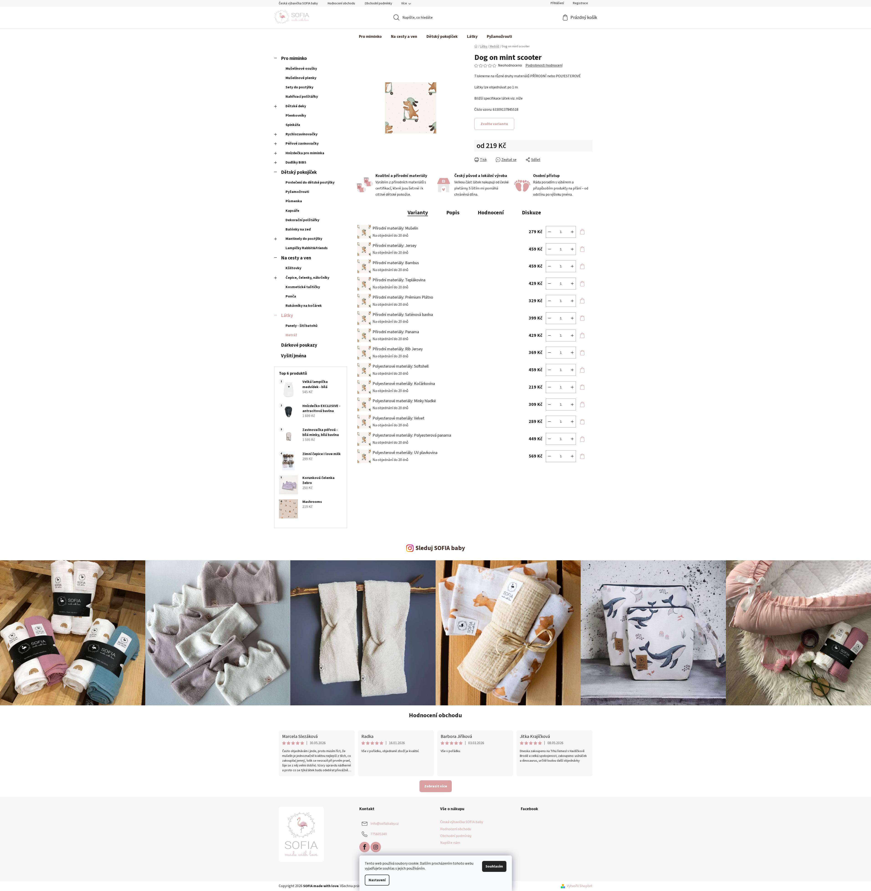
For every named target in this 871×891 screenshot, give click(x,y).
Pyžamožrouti (297, 191)
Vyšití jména (293, 356)
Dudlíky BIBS (296, 162)
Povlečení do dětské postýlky (310, 182)
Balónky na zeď (298, 229)
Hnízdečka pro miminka (305, 153)
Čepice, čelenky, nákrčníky (307, 277)
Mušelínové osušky (301, 68)
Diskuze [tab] (531, 213)
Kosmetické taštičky (303, 286)
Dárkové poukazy (299, 345)
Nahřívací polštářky (302, 96)
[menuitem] (370, 36)
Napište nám (450, 842)
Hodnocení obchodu (341, 3)
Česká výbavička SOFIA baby (298, 3)
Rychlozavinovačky (301, 134)
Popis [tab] (453, 213)
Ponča (291, 296)
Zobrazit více (435, 786)
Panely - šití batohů (301, 325)
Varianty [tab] (418, 213)
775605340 (378, 834)
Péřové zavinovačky (302, 143)
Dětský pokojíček (299, 172)
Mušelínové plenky (301, 77)
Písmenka (294, 201)
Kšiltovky (293, 268)
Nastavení (377, 880)
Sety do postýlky (299, 87)
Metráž (291, 335)
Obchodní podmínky (378, 3)
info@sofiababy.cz (384, 823)
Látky (287, 315)
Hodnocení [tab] (491, 213)
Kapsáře (292, 210)
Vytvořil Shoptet (580, 885)
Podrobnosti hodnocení (544, 65)
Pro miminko (294, 58)
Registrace (580, 3)
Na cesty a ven (296, 258)
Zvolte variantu (494, 123)
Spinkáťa (293, 124)
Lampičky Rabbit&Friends (307, 248)
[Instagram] (375, 847)
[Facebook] (364, 847)
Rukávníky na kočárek (304, 305)
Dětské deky (296, 106)
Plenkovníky (296, 115)
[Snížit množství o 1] (549, 232)
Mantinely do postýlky (304, 238)
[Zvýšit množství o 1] (572, 232)
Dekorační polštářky (302, 220)
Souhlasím (494, 866)
